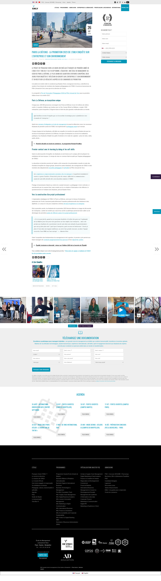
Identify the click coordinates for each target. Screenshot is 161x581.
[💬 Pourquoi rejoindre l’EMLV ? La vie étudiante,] (121, 310)
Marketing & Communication (88, 501)
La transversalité (37, 499)
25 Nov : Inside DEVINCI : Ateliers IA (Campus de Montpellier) (91, 426)
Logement (108, 483)
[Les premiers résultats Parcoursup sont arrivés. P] (94, 310)
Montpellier (48, 545)
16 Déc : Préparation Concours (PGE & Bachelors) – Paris (115, 426)
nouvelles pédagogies (55, 168)
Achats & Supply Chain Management (91, 474)
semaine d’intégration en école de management (52, 124)
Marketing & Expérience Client (89, 506)
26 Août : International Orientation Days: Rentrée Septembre (41, 407)
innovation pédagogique (51, 59)
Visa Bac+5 (35, 501)
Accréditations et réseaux (39, 485)
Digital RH (83, 503)
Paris (36, 545)
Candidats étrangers (111, 481)
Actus (64, 2)
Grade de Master (37, 497)
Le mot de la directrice (38, 476)
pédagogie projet (72, 126)
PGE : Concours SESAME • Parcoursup (51, 2)
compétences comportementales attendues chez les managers (54, 174)
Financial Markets (85, 485)
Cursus (36, 45)
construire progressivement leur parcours (56, 239)
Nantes (41, 545)
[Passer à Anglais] (36, 2)
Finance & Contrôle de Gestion (89, 478)
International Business (87, 487)
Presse (73, 2)
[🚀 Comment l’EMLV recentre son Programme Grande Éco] (67, 310)
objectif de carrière (77, 239)
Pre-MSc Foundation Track (64, 492)
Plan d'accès (75, 567)
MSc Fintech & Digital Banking (65, 517)
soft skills (66, 168)
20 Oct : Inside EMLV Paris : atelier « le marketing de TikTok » (41, 427)
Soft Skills (65, 59)
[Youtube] (127, 3)
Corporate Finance (86, 499)
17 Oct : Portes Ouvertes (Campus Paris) (117, 405)
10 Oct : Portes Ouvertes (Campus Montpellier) (65, 405)
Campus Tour (43, 555)
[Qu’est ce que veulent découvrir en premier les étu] (40, 310)
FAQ (33, 494)
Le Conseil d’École (37, 481)
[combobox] (76, 350)
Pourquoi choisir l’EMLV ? (39, 474)
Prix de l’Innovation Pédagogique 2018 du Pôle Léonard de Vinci (60, 93)
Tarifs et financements (111, 487)
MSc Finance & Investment (64, 510)
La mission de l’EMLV (38, 478)
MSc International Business (64, 508)
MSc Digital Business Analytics (65, 497)
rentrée (59, 59)
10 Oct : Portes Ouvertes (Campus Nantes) (89, 405)
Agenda (69, 2)
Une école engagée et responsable (42, 483)
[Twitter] (122, 3)
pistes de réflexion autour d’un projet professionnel (62, 213)
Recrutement (43, 558)
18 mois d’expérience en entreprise (73, 203)
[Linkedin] (125, 3)
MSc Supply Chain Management (65, 494)
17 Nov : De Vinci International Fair (66, 426)
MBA (57, 520)
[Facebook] (120, 3)
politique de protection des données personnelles (105, 381)
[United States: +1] (103, 48)
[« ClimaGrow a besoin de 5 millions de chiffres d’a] (13, 310)
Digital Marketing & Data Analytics (90, 476)
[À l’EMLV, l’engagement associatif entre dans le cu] (148, 310)
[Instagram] (115, 3)
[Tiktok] (118, 3)
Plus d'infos (37, 417)
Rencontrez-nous (110, 485)
